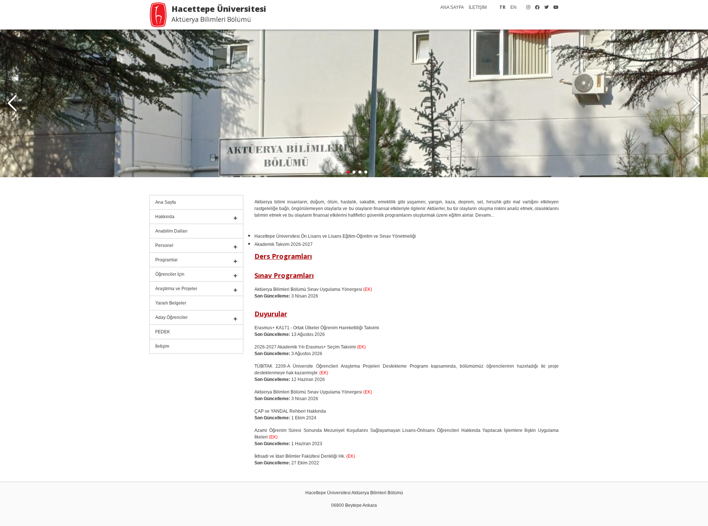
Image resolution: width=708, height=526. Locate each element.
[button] (696, 103)
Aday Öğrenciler (171, 317)
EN (513, 7)
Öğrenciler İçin (169, 274)
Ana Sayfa (165, 202)
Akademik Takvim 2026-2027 (283, 244)
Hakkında (164, 216)
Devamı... (484, 215)
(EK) (367, 289)
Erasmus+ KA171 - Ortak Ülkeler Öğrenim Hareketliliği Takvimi (316, 327)
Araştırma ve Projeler (176, 288)
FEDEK (162, 331)
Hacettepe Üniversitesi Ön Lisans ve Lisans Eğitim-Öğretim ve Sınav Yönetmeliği (335, 236)
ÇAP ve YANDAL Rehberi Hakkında (290, 411)
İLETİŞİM (478, 7)
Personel (164, 245)
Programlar (166, 259)
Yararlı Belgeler (170, 303)
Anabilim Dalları (171, 231)
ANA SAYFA (452, 7)
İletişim (162, 346)
